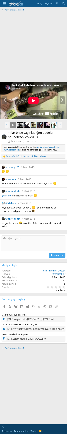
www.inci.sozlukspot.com (48, 147)
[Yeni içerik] (57, 3)
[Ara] (63, 3)
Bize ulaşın (7, 431)
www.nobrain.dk (11, 149)
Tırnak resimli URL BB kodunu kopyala (19, 324)
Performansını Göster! (53, 270)
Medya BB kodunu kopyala (14, 314)
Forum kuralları (21, 431)
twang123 (13, 167)
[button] (7, 125)
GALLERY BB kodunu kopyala (15, 334)
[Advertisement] (33, 45)
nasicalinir (17, 141)
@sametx (6, 195)
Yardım (34, 431)
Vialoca (11, 203)
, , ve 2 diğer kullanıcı (26, 156)
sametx (11, 179)
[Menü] (4, 3)
